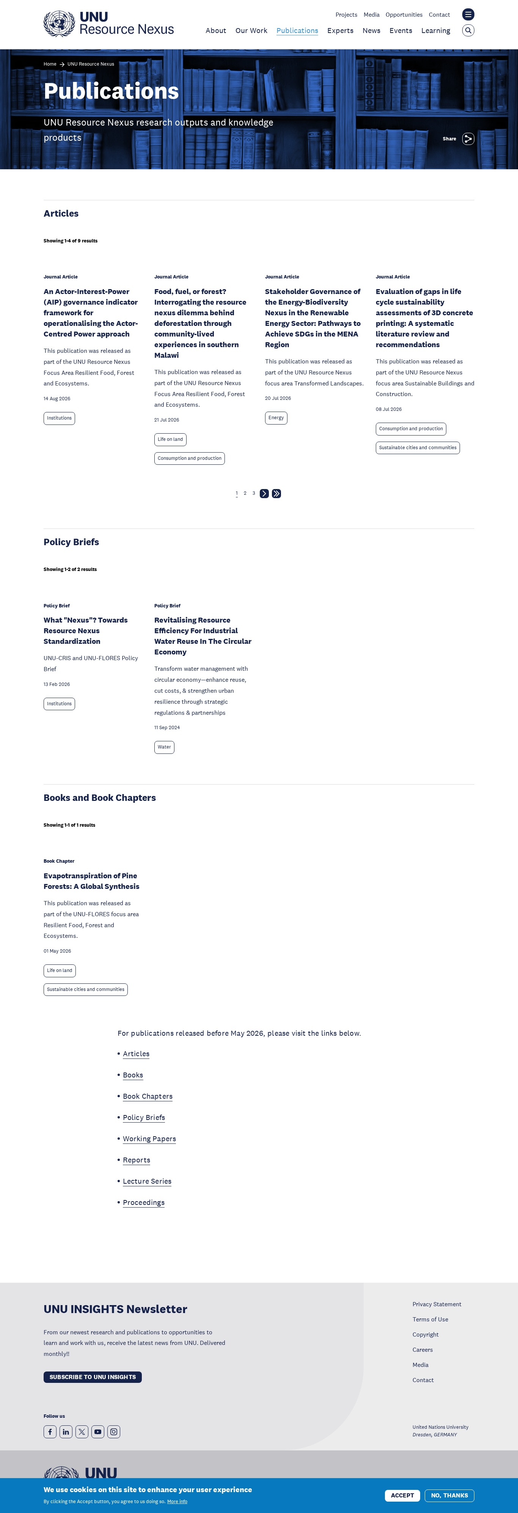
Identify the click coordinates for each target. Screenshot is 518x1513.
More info (177, 1502)
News (371, 30)
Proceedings (144, 1202)
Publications (297, 30)
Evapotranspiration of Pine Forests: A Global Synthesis (92, 881)
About (216, 30)
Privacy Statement (437, 1304)
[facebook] (50, 1431)
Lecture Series (147, 1181)
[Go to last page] (276, 495)
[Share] (468, 139)
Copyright (426, 1334)
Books (133, 1074)
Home (50, 64)
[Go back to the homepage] (109, 35)
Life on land (170, 439)
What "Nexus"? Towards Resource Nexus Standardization (86, 630)
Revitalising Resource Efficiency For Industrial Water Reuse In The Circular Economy (202, 635)
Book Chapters (148, 1096)
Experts (340, 30)
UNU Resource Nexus (90, 64)
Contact (439, 14)
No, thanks (449, 1495)
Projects (347, 14)
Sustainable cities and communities (418, 448)
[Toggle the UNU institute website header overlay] (468, 14)
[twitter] (81, 1431)
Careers (423, 1349)
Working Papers (149, 1138)
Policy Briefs (144, 1117)
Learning (435, 30)
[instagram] (113, 1431)
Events (400, 30)
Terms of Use (430, 1319)
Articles (136, 1053)
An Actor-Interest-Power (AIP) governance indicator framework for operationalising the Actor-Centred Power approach (91, 312)
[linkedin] (66, 1431)
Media (372, 14)
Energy (276, 418)
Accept (402, 1495)
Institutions (59, 418)
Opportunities (404, 14)
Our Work (251, 30)
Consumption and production (189, 458)
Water (164, 747)
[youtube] (97, 1431)
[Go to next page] (264, 495)
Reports (136, 1159)
